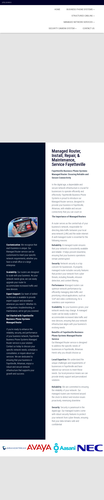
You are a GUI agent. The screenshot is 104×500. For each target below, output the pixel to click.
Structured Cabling (82, 16)
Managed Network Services (78, 22)
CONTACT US (88, 28)
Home (57, 9)
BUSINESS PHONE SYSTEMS (79, 9)
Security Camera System (62, 28)
